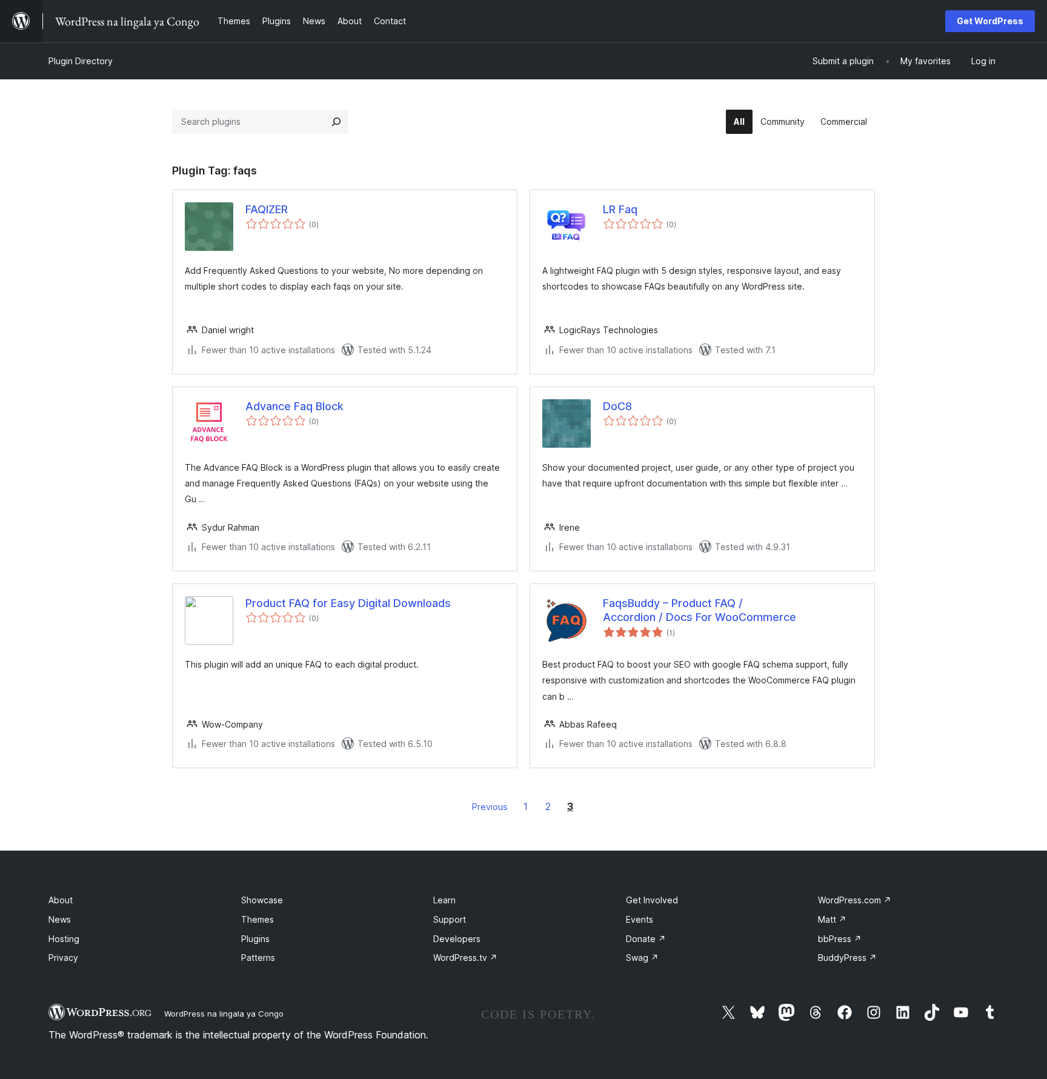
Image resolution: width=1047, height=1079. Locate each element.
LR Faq (620, 209)
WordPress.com (854, 900)
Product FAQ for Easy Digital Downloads (348, 603)
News (59, 919)
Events (639, 919)
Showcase (262, 900)
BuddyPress (847, 957)
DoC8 (617, 406)
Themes (257, 919)
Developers (456, 939)
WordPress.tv (465, 957)
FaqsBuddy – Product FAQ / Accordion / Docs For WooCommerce (699, 610)
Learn (444, 900)
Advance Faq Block (294, 406)
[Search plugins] (336, 122)
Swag (642, 957)
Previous (490, 807)
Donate (646, 939)
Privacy (63, 957)
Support (449, 919)
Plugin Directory (80, 61)
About (60, 900)
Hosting (63, 939)
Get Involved (652, 900)
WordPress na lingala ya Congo (224, 1013)
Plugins (255, 939)
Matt (832, 919)
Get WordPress (990, 21)
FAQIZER (266, 209)
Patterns (258, 957)
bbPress (840, 939)
